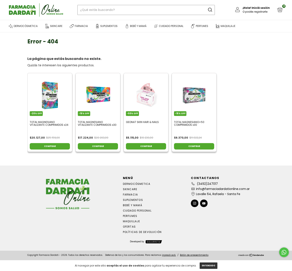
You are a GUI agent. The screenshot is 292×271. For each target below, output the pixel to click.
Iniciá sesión (261, 8)
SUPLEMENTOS (133, 200)
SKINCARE (130, 189)
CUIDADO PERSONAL (137, 210)
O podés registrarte (255, 11)
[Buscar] (209, 10)
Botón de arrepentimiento (194, 255)
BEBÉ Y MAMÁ (132, 205)
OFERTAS (129, 226)
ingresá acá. (169, 255)
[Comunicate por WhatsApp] (284, 252)
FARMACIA (130, 194)
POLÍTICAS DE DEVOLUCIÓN (142, 232)
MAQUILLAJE (131, 221)
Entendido (208, 265)
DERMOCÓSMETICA (136, 184)
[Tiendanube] (251, 255)
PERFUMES (130, 216)
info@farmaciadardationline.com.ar (223, 189)
